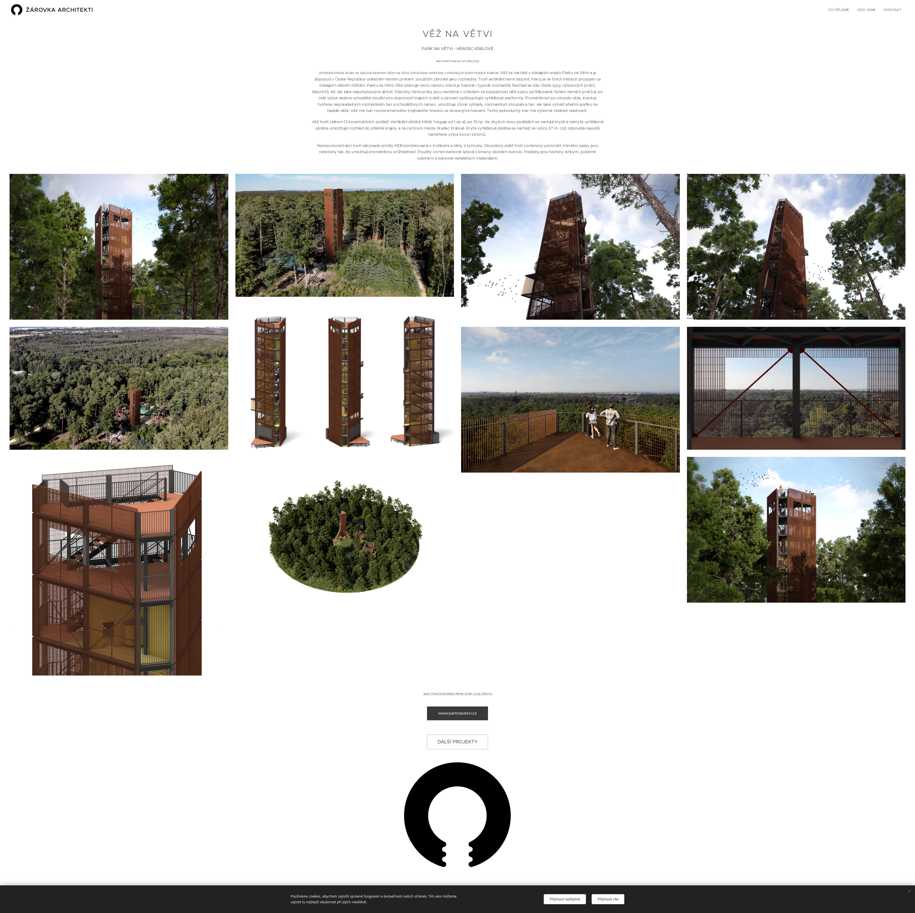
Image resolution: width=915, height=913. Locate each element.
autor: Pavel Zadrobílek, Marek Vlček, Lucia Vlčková (457, 693)
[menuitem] (838, 10)
